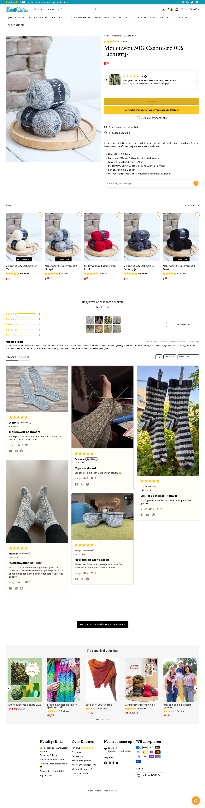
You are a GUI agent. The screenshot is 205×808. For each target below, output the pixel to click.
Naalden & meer (107, 17)
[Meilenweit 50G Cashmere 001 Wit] (24, 248)
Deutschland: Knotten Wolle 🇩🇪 (53, 765)
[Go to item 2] (99, 320)
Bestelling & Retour (49, 755)
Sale (181, 17)
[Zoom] (53, 99)
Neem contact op (80, 773)
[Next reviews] (197, 80)
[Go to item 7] (108, 329)
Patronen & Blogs (139, 17)
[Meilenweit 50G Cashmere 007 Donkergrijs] (142, 248)
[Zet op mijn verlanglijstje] (40, 214)
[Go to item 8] (117, 329)
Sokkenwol (79, 17)
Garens (57, 17)
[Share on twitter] (16, 451)
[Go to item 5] (90, 329)
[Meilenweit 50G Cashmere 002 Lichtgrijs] (63, 248)
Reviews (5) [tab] (12, 357)
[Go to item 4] (117, 320)
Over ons (76, 752)
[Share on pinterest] (21, 451)
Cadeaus (166, 17)
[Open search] (158, 356)
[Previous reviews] (106, 80)
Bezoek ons (77, 756)
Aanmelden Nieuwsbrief (52, 771)
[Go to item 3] (108, 320)
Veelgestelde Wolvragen (52, 759)
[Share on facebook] (10, 451)
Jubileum (14, 17)
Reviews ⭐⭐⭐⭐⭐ (83, 747)
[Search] (95, 9)
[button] (111, 41)
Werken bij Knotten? (82, 769)
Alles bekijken (192, 205)
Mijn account (46, 775)
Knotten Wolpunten (81, 760)
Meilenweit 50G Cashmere (124, 35)
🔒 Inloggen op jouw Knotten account (54, 749)
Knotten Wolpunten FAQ (84, 764)
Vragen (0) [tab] (24, 357)
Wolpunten (16, 25)
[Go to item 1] (90, 320)
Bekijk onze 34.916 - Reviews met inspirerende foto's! (44, 2)
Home (106, 35)
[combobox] (65, 9)
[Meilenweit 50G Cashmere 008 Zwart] (181, 248)
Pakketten (37, 17)
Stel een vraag (182, 324)
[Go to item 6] (99, 329)
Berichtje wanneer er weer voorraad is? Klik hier (152, 109)
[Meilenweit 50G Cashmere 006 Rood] (102, 248)
